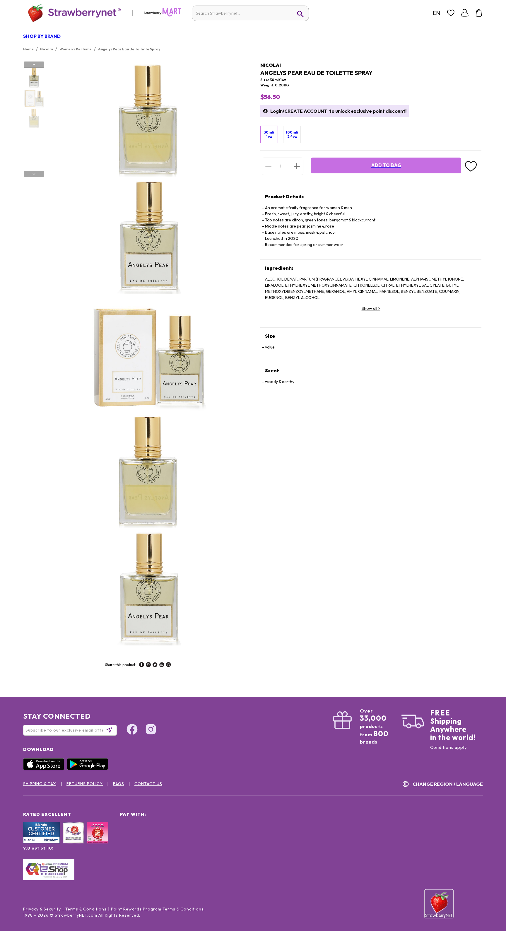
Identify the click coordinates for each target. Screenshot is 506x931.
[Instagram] (150, 730)
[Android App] (89, 768)
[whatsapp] (168, 665)
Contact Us (148, 783)
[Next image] (34, 174)
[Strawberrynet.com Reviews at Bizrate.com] (41, 842)
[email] (161, 665)
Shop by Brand (42, 36)
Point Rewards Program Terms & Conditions (157, 909)
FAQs (118, 783)
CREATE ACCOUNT (305, 111)
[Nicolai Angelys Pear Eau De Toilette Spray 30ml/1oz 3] (33, 118)
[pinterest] (148, 665)
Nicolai (270, 65)
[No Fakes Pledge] (97, 839)
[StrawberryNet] (72, 12)
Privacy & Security (42, 909)
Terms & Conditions (86, 909)
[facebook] (141, 665)
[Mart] (162, 15)
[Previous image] (34, 64)
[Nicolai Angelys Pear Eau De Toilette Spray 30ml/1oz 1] (33, 78)
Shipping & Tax (39, 783)
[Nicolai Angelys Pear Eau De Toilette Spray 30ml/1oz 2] (33, 98)
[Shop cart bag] (479, 13)
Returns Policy (84, 783)
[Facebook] (132, 730)
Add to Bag (386, 165)
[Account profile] (465, 13)
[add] (296, 166)
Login (276, 111)
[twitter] (155, 665)
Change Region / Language (448, 784)
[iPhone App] (45, 768)
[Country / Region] (437, 13)
